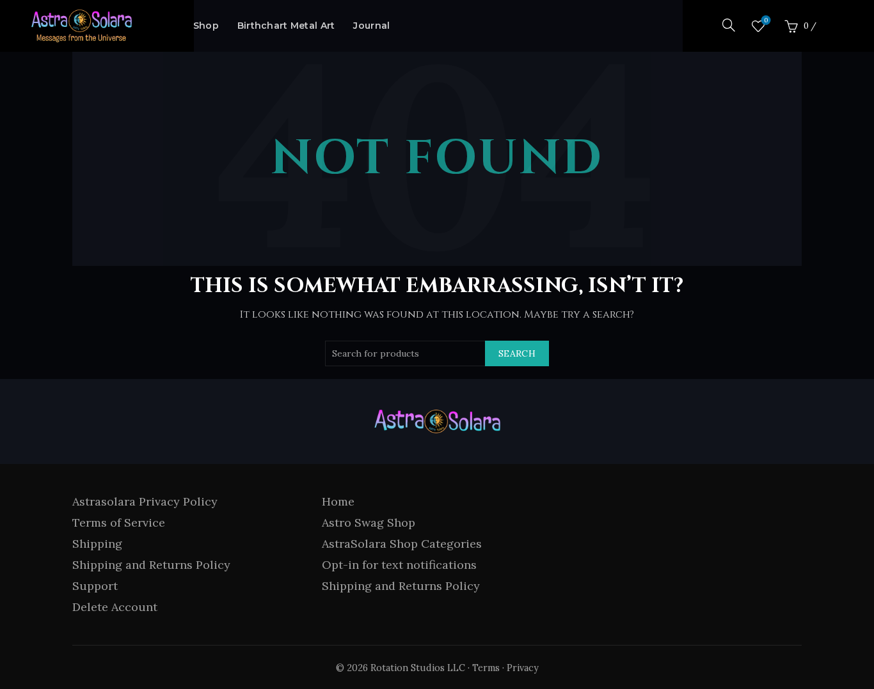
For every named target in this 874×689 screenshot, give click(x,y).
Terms (486, 668)
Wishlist (766, 20)
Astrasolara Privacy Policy (145, 501)
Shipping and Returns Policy (151, 564)
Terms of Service (118, 522)
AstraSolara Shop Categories (402, 543)
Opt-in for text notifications (399, 564)
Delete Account (114, 607)
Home (338, 501)
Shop (206, 25)
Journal (371, 25)
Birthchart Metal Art (286, 25)
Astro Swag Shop (368, 522)
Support (95, 585)
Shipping (97, 543)
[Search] (729, 25)
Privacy (523, 668)
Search (517, 353)
